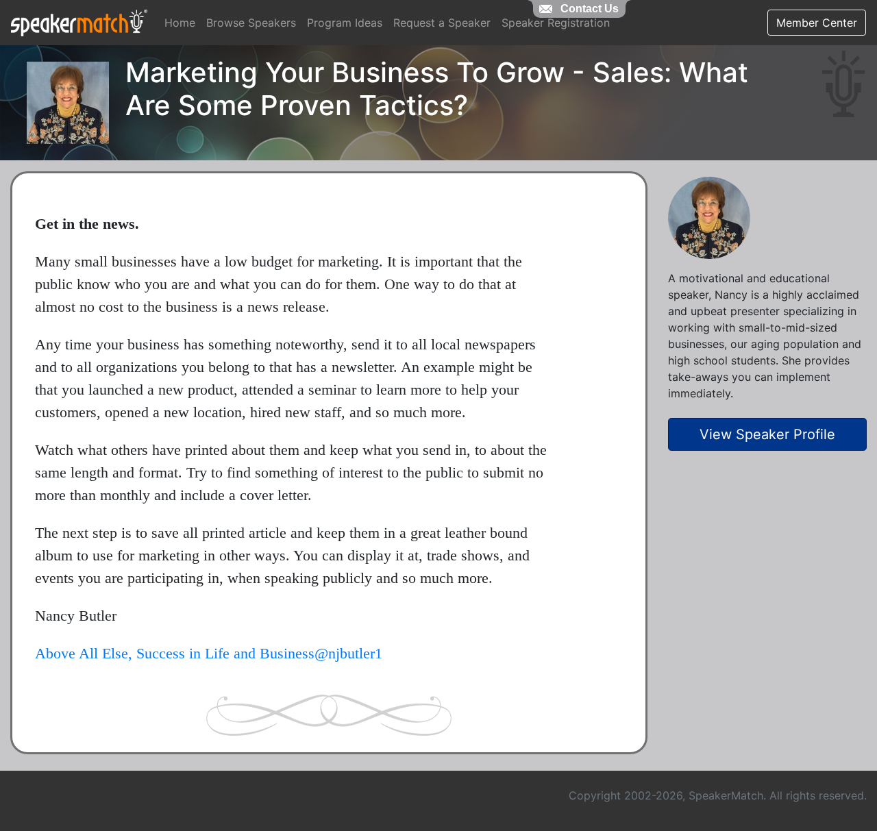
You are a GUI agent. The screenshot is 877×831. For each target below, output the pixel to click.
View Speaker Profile (767, 434)
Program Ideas (344, 22)
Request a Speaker (442, 22)
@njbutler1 (348, 653)
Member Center (816, 22)
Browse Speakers (251, 22)
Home (179, 22)
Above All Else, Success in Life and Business (174, 653)
